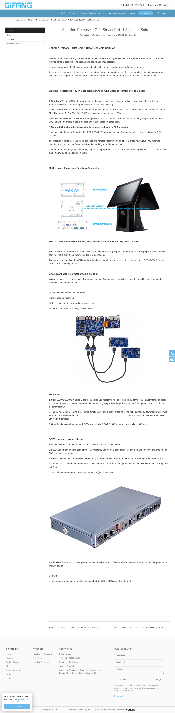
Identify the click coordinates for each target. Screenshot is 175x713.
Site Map (110, 709)
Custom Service (88, 13)
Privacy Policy (127, 691)
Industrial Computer (41, 662)
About (102, 13)
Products (72, 13)
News (132, 13)
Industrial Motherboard (42, 654)
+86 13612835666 (134, 5)
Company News (13, 43)
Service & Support (117, 13)
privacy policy (23, 699)
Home (8, 654)
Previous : (76, 627)
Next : (142, 627)
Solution (10, 39)
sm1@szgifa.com (163, 5)
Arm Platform (38, 658)
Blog (9, 35)
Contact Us (145, 13)
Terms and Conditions (13, 702)
